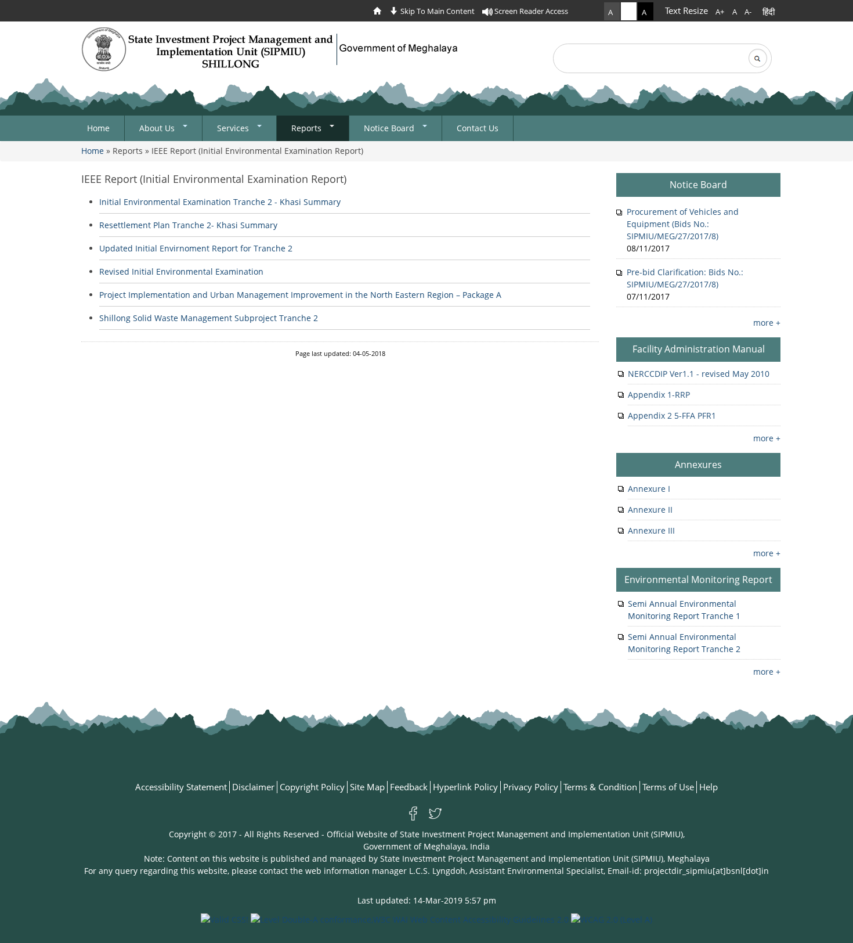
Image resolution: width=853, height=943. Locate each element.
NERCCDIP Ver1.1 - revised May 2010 (698, 373)
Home (98, 128)
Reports (307, 128)
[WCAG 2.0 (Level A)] (611, 918)
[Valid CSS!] (224, 918)
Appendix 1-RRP (659, 394)
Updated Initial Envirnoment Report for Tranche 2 (195, 248)
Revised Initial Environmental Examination (181, 271)
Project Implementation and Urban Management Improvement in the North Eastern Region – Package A (300, 294)
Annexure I (649, 488)
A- (747, 11)
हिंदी (768, 11)
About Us (158, 128)
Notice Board (390, 128)
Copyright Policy (312, 787)
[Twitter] (435, 812)
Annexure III (651, 530)
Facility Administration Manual (698, 349)
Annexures (698, 464)
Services (234, 128)
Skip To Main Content (437, 11)
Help (708, 787)
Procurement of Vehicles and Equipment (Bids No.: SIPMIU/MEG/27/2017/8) (683, 224)
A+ (719, 11)
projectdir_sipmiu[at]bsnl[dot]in (706, 870)
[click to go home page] (380, 11)
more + (766, 322)
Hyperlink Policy (465, 787)
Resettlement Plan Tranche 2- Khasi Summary (188, 225)
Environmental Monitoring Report (698, 579)
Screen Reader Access (530, 11)
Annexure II (650, 509)
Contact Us (477, 128)
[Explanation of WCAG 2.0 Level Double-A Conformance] (410, 918)
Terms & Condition (600, 787)
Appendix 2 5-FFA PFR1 (672, 415)
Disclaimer (253, 787)
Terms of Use (668, 787)
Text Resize (686, 10)
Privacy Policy (530, 787)
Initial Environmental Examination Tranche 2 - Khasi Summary (220, 201)
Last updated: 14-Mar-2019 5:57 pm (426, 900)
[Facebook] (415, 812)
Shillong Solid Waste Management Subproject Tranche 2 (208, 317)
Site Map (367, 787)
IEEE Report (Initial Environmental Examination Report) (213, 179)
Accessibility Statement (181, 787)
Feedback (409, 787)
